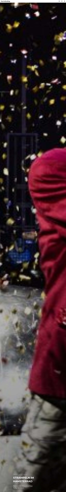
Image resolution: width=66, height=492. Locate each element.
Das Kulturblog (5, 1)
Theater (25, 474)
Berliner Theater (18, 474)
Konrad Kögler (29, 486)
